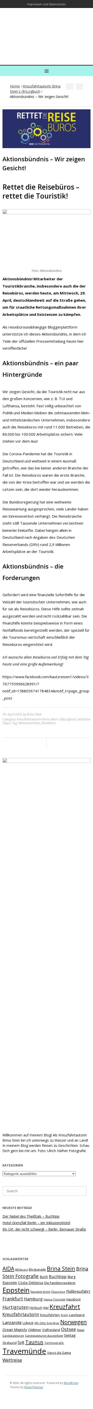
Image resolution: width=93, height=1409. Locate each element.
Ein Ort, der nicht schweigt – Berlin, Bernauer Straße (44, 1229)
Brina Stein (34, 714)
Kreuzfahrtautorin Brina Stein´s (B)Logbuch (46, 719)
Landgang (77, 1315)
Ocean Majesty (14, 1329)
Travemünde (24, 1351)
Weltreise (12, 1360)
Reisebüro (49, 723)
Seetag (70, 1335)
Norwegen (73, 1322)
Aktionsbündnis (29, 723)
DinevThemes (33, 1387)
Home (15, 86)
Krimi (64, 1315)
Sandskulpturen (13, 1335)
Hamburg (33, 1299)
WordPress (71, 1383)
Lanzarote (12, 1322)
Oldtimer (34, 1329)
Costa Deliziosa (30, 1282)
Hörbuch (36, 1308)
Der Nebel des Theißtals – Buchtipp (31, 1216)
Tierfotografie (54, 1343)
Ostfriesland (51, 1330)
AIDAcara (21, 1269)
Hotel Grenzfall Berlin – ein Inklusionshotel (36, 1222)
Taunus (34, 1341)
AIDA (8, 1268)
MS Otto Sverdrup (46, 1323)
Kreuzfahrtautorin (20, 1314)
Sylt (21, 1342)
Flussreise (58, 1291)
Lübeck (28, 1323)
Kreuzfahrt (65, 1306)
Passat (80, 1330)
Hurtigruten (15, 1307)
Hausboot (73, 1299)
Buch (44, 1276)
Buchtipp (57, 1276)
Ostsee (68, 1329)
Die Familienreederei (59, 1283)
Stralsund (9, 1343)
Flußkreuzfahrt (78, 1291)
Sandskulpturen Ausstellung (44, 1335)
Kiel (46, 1308)
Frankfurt (12, 1299)
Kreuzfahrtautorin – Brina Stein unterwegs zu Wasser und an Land (45, 33)
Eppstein (16, 1290)
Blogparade (37, 1269)
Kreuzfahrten (50, 1315)
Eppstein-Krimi (40, 1291)
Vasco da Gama (59, 1352)
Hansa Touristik (54, 1299)
